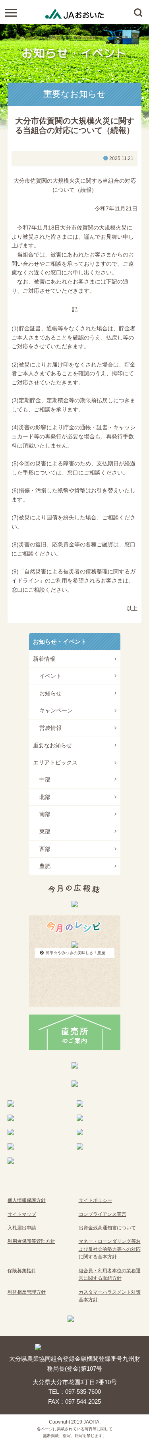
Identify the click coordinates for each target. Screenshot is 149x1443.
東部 (44, 831)
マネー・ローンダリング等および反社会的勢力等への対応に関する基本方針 (110, 1249)
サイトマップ (22, 1214)
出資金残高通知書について (107, 1228)
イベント (50, 676)
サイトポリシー (95, 1200)
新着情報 (44, 659)
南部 (44, 814)
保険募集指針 (22, 1270)
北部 (44, 797)
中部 (44, 779)
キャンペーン (56, 710)
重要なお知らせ (80, 31)
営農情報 (50, 728)
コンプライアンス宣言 (102, 1214)
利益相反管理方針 (27, 1292)
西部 (44, 849)
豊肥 (44, 866)
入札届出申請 (22, 1228)
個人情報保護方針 (27, 1200)
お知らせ (50, 693)
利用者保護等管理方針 (31, 1241)
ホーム (13, 31)
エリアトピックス (55, 762)
